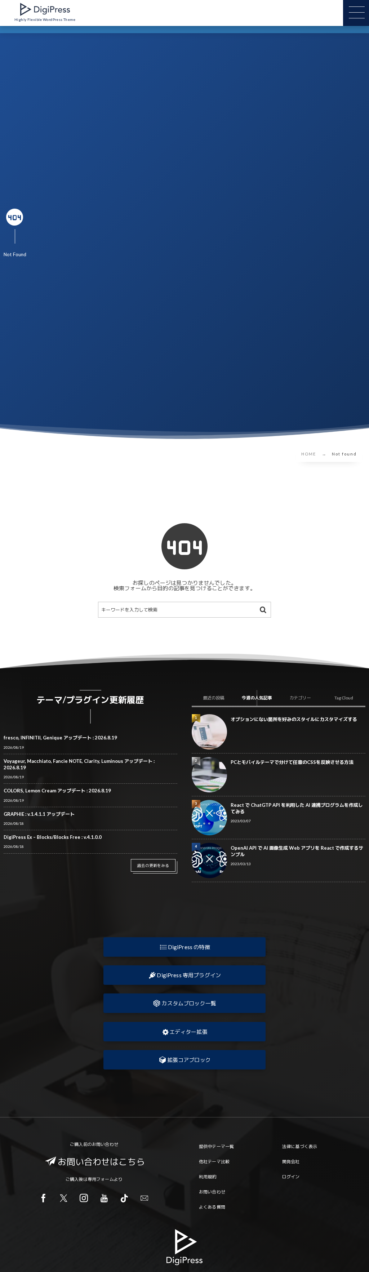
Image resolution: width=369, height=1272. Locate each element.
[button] (184, 947)
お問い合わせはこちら (101, 1161)
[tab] (213, 698)
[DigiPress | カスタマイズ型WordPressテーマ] (45, 9)
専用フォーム (101, 1179)
